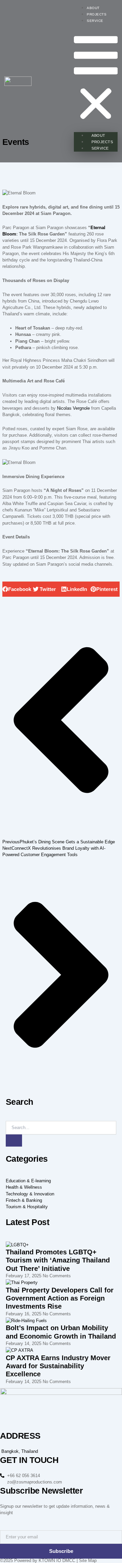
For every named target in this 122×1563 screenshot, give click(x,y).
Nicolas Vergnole (73, 408)
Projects (96, 14)
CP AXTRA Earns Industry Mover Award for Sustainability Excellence (58, 1366)
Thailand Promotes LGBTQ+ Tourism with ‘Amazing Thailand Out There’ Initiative (58, 1260)
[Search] (14, 1140)
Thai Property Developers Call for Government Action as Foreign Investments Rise (60, 1298)
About (93, 8)
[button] (96, 78)
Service (95, 21)
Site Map (88, 1560)
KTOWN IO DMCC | (58, 1560)
